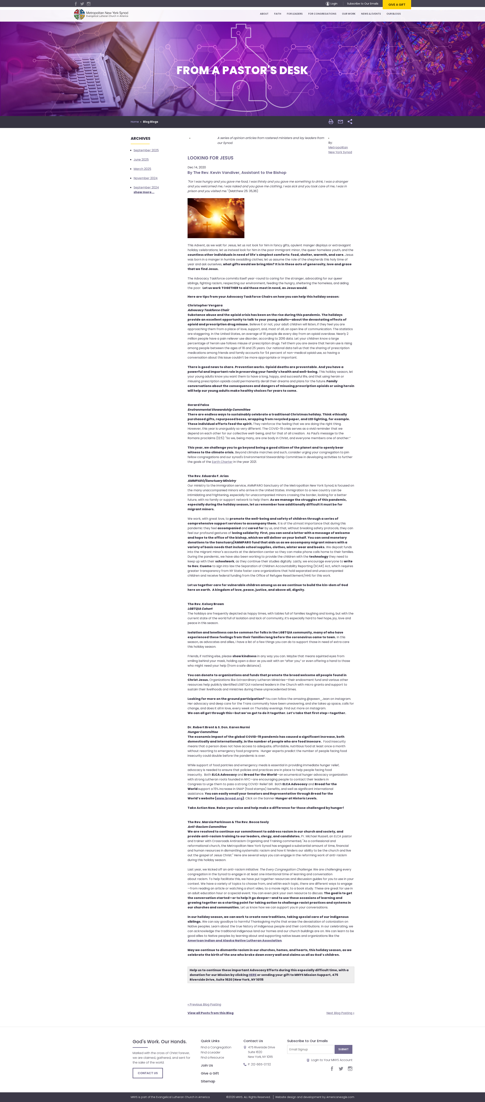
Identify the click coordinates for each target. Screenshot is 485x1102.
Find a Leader (210, 1052)
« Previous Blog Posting (204, 1004)
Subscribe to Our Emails (362, 3)
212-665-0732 (261, 1064)
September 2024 (146, 187)
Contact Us (148, 1073)
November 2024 (146, 178)
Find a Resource (212, 1057)
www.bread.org (229, 798)
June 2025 (141, 159)
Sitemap (208, 1081)
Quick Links (210, 1040)
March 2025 (142, 169)
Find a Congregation (216, 1047)
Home (135, 122)
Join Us (207, 1065)
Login (334, 3)
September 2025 (146, 150)
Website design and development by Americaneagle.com (314, 1097)
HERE (253, 975)
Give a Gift (396, 4)
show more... (144, 192)
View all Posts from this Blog (211, 1013)
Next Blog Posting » (340, 1013)
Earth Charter (222, 462)
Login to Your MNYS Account (331, 1060)
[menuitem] (264, 14)
